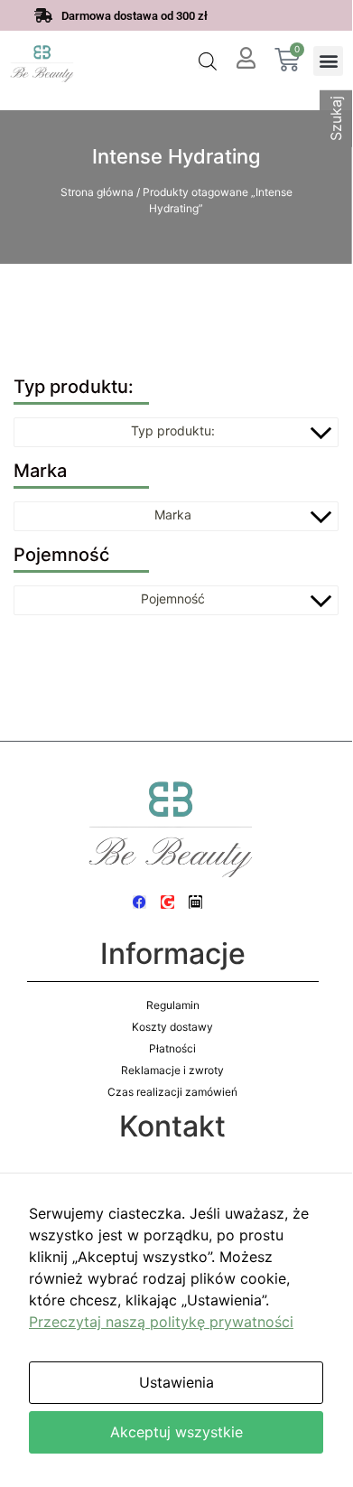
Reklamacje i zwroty (172, 1070)
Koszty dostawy (172, 1026)
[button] (328, 61)
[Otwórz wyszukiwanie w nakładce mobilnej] (208, 61)
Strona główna (97, 192)
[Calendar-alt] (195, 902)
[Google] (167, 902)
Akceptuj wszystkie (176, 1432)
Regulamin (173, 1005)
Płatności (172, 1048)
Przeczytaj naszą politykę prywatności (161, 1322)
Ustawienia (176, 1382)
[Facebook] (139, 902)
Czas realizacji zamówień (172, 1092)
